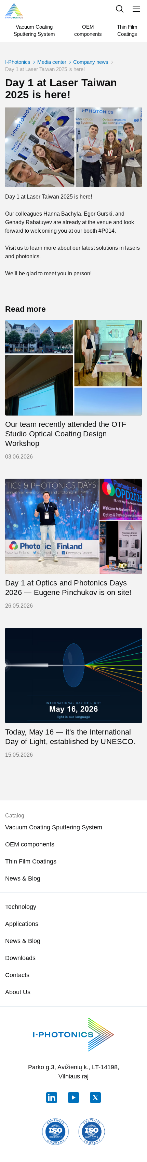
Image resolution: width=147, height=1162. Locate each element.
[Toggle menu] (136, 8)
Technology (20, 906)
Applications (21, 923)
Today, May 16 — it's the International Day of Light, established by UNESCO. (70, 737)
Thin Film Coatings (127, 30)
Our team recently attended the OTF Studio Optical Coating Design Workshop (65, 434)
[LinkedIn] (51, 1097)
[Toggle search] (119, 8)
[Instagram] (73, 1097)
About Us (17, 992)
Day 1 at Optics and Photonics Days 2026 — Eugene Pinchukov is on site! (68, 588)
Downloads (20, 958)
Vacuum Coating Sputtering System (34, 30)
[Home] (14, 10)
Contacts (17, 975)
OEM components (88, 30)
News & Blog (22, 878)
